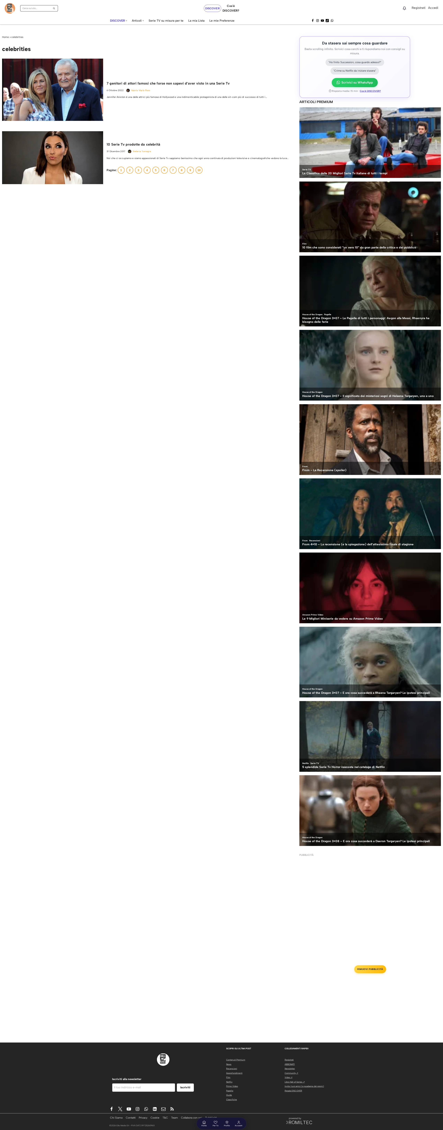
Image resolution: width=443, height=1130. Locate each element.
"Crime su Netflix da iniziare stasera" (354, 70)
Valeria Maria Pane (140, 90)
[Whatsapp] (332, 20)
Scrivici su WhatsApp (357, 82)
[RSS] (172, 1109)
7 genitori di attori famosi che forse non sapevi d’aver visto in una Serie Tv (168, 83)
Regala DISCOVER (293, 1091)
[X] (120, 1109)
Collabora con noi (191, 1117)
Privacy (143, 1117)
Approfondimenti (234, 1073)
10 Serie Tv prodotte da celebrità (133, 144)
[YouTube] (322, 20)
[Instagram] (317, 20)
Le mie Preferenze (221, 20)
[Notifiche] (404, 8)
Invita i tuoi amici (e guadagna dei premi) (304, 1086)
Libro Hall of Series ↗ (295, 1082)
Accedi (433, 8)
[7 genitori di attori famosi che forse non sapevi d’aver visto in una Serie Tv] (52, 90)
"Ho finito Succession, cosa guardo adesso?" (354, 62)
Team (174, 1117)
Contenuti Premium (235, 1060)
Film (228, 1077)
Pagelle (229, 1091)
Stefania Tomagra (142, 151)
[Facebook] (312, 20)
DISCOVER (212, 8)
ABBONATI (290, 1064)
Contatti (131, 1117)
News (228, 1064)
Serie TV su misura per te (166, 20)
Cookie (155, 1117)
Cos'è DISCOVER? (370, 91)
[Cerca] (54, 8)
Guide (229, 1095)
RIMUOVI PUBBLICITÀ (370, 969)
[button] (126, 20)
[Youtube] (129, 1109)
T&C (165, 1117)
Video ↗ (289, 1077)
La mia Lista (196, 20)
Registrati (419, 8)
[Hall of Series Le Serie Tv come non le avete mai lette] (10, 8)
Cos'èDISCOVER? (231, 8)
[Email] (163, 1109)
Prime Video (232, 1086)
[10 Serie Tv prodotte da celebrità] (52, 157)
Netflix (229, 1082)
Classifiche (231, 1099)
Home (5, 37)
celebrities (17, 37)
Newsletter (290, 1068)
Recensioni (231, 1068)
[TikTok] (327, 20)
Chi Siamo (116, 1117)
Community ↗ (291, 1073)
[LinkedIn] (155, 1109)
